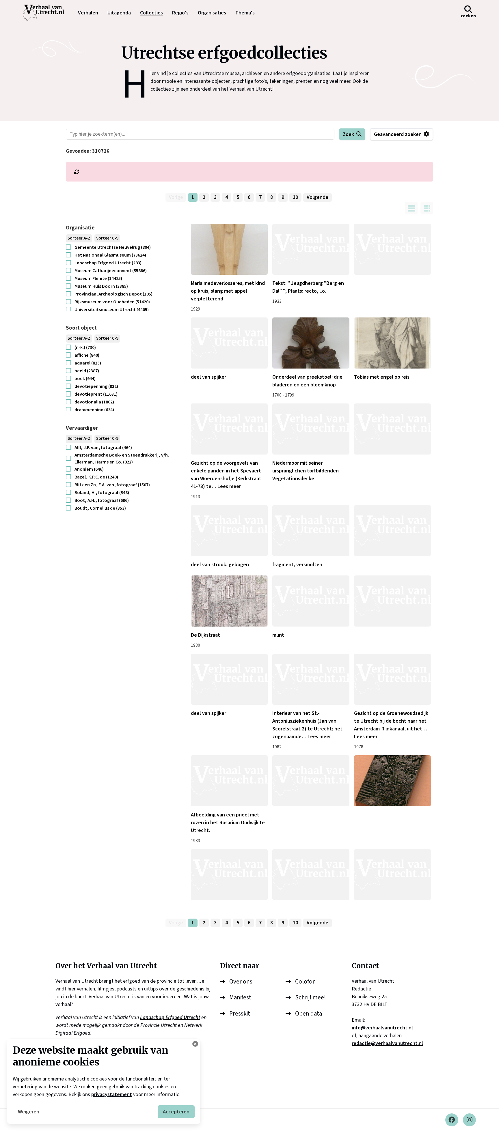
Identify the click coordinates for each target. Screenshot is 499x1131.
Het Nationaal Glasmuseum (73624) (110, 255)
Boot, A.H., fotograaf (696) (102, 500)
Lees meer (229, 486)
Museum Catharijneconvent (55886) (111, 271)
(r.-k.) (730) (85, 347)
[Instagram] (469, 1119)
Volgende (317, 197)
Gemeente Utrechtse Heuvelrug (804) (113, 247)
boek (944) (85, 378)
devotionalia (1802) (94, 402)
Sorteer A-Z (79, 238)
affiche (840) (87, 355)
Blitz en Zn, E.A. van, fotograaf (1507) (112, 485)
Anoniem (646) (89, 469)
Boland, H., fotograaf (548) (102, 492)
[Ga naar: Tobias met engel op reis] (392, 343)
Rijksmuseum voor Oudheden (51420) (112, 302)
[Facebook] (451, 1119)
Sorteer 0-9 (107, 238)
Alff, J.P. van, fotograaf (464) (103, 447)
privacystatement (111, 1094)
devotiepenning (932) (96, 386)
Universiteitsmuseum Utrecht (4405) (112, 309)
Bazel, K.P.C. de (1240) (96, 477)
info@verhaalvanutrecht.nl (382, 1027)
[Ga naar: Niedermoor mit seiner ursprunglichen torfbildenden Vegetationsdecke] (310, 429)
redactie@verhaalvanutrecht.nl (387, 1043)
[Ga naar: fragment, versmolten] (310, 530)
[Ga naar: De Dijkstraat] (229, 601)
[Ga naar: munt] (310, 601)
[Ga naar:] (392, 249)
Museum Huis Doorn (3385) (101, 286)
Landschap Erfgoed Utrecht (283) (108, 263)
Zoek (348, 134)
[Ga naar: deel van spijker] (229, 343)
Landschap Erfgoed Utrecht (170, 1017)
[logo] (46, 12)
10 (295, 197)
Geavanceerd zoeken (398, 134)
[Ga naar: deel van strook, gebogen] (229, 530)
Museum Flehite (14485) (98, 278)
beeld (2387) (87, 371)
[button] (468, 13)
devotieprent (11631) (96, 394)
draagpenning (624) (94, 410)
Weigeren (28, 1111)
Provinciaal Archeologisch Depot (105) (113, 294)
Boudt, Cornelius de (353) (100, 508)
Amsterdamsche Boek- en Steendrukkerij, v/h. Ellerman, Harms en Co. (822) (122, 458)
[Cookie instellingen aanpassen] (195, 1044)
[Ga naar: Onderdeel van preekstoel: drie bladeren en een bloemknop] (310, 343)
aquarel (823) (88, 363)
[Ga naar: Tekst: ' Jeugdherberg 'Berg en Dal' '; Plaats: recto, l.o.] (310, 249)
